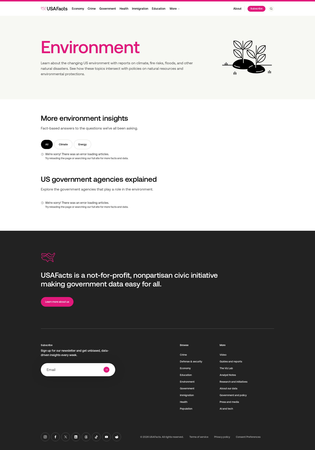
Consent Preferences (248, 436)
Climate (63, 144)
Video (223, 354)
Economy (78, 8)
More (173, 8)
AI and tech (226, 408)
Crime (92, 8)
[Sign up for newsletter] (106, 370)
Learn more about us (57, 301)
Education (158, 8)
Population (186, 408)
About (237, 8)
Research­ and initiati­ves (233, 381)
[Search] (271, 9)
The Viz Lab (226, 368)
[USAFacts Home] (54, 8)
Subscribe (256, 8)
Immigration (140, 8)
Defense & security (191, 361)
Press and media (229, 401)
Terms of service (198, 436)
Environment (187, 381)
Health (124, 8)
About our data (228, 388)
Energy (82, 144)
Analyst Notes (228, 375)
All (46, 144)
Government (107, 8)
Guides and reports (231, 361)
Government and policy (233, 395)
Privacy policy (222, 436)
